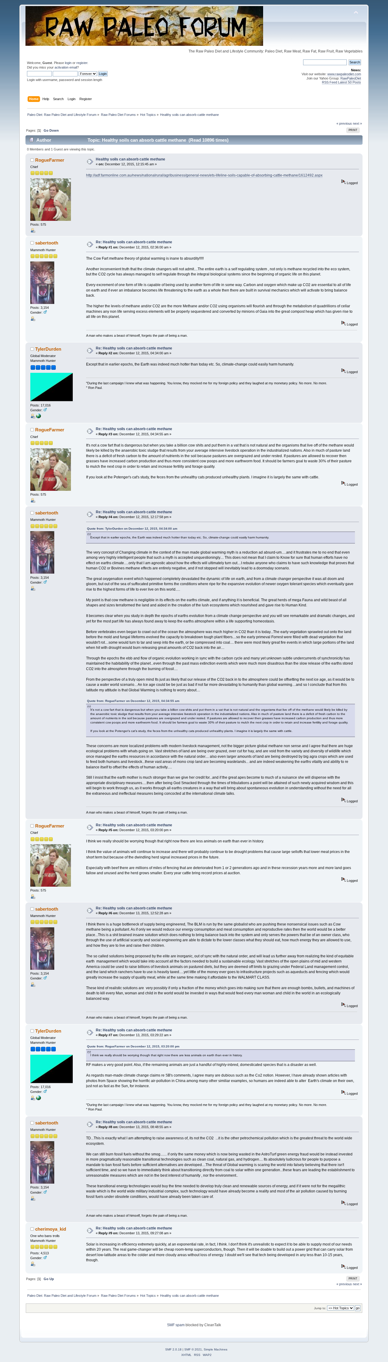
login (68, 63)
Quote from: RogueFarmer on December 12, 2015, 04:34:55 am (133, 701)
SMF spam (176, 1325)
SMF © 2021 (193, 1349)
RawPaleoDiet (350, 78)
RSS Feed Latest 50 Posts (341, 82)
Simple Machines (215, 1349)
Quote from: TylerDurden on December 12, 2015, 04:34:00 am (132, 528)
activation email (66, 67)
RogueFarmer (49, 160)
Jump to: (320, 1308)
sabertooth (46, 242)
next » (357, 123)
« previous (344, 123)
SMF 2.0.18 (173, 1349)
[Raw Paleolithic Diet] (38, 417)
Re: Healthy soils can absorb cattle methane (134, 242)
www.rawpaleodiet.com (344, 74)
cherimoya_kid (50, 1229)
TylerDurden (48, 349)
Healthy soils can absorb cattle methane (130, 159)
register (81, 63)
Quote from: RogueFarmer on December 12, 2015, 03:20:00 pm (133, 1046)
